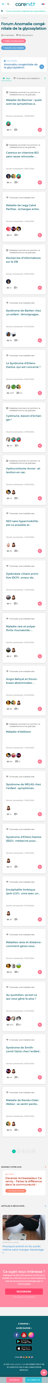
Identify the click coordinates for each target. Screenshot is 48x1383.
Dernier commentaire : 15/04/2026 (20, 590)
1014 (11, 1025)
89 (11, 972)
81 (10, 656)
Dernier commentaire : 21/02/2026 (20, 1011)
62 (11, 235)
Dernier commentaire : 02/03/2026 (20, 958)
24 (11, 182)
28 (11, 551)
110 (11, 446)
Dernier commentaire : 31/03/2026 (20, 747)
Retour (5, 18)
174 (20, 393)
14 (10, 814)
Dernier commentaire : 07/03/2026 (20, 905)
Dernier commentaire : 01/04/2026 (20, 695)
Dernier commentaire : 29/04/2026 (20, 432)
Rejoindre (24, 1291)
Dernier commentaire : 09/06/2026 (20, 274)
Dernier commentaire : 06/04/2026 (20, 642)
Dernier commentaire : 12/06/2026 (20, 221)
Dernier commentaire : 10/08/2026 (20, 116)
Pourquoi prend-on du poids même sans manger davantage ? (23, 1250)
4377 (12, 393)
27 (19, 761)
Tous (8, 78)
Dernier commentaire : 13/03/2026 (20, 853)
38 (11, 340)
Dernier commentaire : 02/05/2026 (20, 379)
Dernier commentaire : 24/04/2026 (20, 484)
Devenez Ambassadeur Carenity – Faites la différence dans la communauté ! (24, 1181)
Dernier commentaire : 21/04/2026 (20, 537)
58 (11, 709)
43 (11, 498)
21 (10, 603)
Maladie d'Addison (18, 731)
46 (11, 1077)
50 (11, 1130)
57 (20, 1025)
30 (11, 867)
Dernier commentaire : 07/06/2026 (20, 326)
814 (11, 761)
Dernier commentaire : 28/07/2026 (20, 168)
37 (11, 130)
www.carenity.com (18, 1364)
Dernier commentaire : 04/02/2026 (20, 1116)
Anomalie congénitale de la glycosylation (21, 66)
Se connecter (33, 1380)
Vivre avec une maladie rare (29, 78)
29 (11, 919)
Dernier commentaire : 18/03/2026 (20, 800)
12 (10, 288)
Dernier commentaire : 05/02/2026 (20, 1063)
